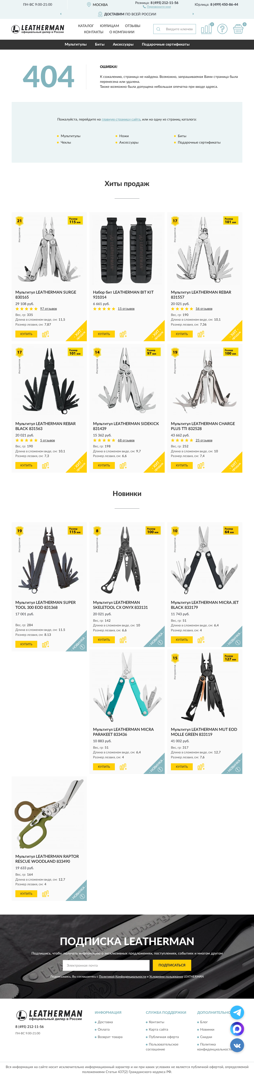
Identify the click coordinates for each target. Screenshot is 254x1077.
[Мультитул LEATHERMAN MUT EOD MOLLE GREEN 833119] (205, 687)
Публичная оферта (164, 1037)
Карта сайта (158, 1030)
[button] (157, 6)
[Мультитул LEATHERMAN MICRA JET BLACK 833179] (205, 560)
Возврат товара (110, 1037)
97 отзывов (48, 308)
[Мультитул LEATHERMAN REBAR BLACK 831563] (49, 381)
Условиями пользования (166, 976)
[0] (238, 29)
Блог (204, 1022)
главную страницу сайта (121, 119)
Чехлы (66, 142)
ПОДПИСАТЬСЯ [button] (172, 965)
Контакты (93, 32)
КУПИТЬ (26, 334)
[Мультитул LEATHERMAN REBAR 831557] (205, 250)
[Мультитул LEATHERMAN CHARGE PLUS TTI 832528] (205, 381)
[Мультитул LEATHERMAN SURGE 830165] (49, 250)
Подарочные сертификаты (166, 44)
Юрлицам (109, 26)
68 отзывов (126, 440)
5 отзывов (47, 440)
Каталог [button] (86, 26)
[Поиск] (158, 29)
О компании (121, 32)
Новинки (207, 1030)
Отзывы (132, 26)
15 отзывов (126, 308)
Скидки (206, 1037)
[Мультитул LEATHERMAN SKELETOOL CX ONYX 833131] (127, 560)
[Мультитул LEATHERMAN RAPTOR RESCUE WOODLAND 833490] (49, 814)
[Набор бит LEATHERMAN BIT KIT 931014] (127, 250)
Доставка (105, 1022)
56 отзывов (204, 308)
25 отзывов (204, 440)
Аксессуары (123, 44)
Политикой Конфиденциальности (122, 976)
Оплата (104, 1030)
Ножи (124, 136)
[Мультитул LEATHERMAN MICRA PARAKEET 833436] (127, 687)
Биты (99, 44)
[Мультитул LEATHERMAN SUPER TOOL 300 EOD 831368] (49, 560)
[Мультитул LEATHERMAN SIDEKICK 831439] (127, 381)
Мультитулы (76, 44)
